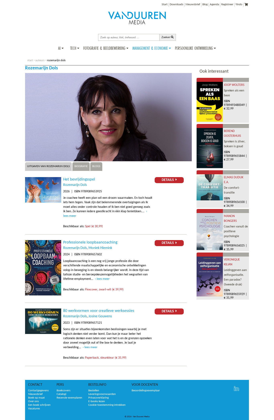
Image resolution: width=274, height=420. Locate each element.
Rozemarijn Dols (75, 185)
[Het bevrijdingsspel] (43, 201)
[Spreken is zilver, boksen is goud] (210, 167)
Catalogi (61, 394)
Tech (73, 48)
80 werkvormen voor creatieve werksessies (98, 311)
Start (164, 4)
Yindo (238, 4)
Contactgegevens (38, 390)
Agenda (214, 4)
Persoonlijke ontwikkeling (194, 48)
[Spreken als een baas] (210, 121)
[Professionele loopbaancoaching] (43, 294)
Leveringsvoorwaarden (102, 394)
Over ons (33, 401)
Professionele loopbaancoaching (90, 242)
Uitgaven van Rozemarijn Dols (48, 166)
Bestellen (93, 390)
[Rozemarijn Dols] (108, 160)
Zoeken (166, 37)
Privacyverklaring (98, 397)
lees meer (103, 279)
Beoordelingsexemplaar (146, 390)
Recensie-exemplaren (69, 397)
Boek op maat (36, 397)
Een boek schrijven (39, 405)
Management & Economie (150, 48)
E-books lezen (96, 401)
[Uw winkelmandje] (246, 4)
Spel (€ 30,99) (94, 226)
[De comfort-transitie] (210, 199)
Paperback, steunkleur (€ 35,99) (105, 357)
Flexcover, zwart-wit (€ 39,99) (104, 289)
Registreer (227, 4)
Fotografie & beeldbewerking (104, 48)
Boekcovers (63, 390)
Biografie (81, 166)
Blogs (96, 166)
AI (59, 48)
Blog (205, 4)
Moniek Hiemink (100, 248)
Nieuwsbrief (193, 4)
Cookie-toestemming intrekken (107, 405)
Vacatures (34, 408)
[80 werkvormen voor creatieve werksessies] (43, 333)
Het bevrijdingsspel (79, 180)
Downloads (176, 4)
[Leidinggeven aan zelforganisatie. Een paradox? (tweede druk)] (210, 295)
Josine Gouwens (100, 316)
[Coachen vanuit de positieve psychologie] (210, 249)
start (30, 60)
